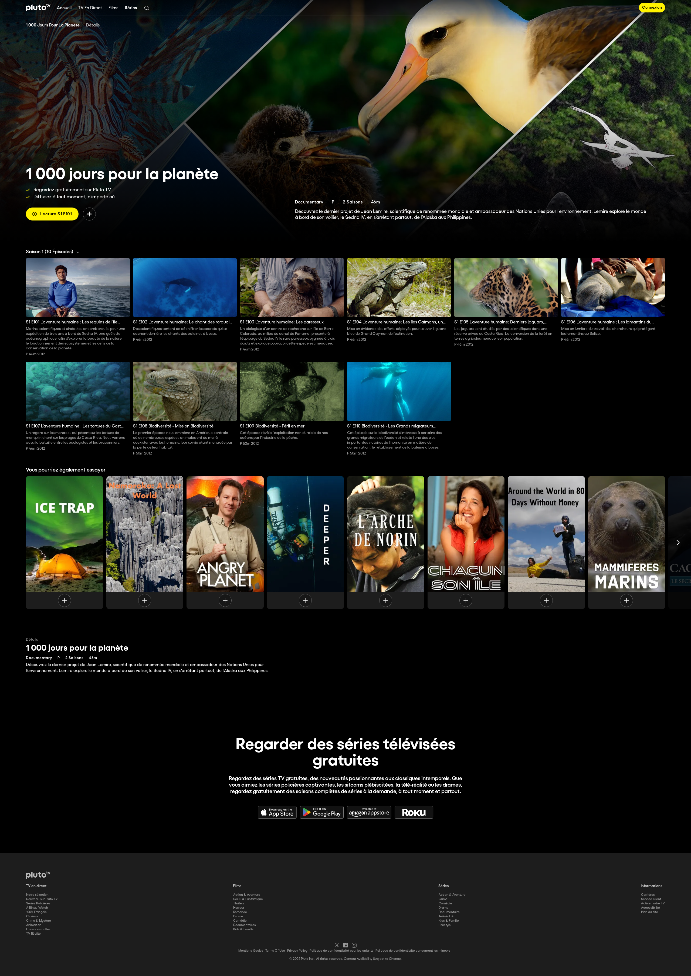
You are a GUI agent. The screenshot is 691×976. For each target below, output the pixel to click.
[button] (54, 251)
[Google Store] (322, 812)
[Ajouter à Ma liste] (89, 214)
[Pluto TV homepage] (38, 874)
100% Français (36, 912)
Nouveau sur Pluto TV (42, 899)
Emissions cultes (38, 929)
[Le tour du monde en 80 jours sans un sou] (546, 542)
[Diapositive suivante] (678, 542)
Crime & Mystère (38, 920)
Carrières (648, 895)
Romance (240, 912)
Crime (443, 899)
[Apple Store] (277, 812)
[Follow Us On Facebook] (345, 945)
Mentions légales (250, 950)
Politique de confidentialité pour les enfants (341, 950)
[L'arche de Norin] (385, 542)
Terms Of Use (275, 950)
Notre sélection (37, 895)
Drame (238, 916)
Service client (651, 899)
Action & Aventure (246, 895)
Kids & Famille (243, 929)
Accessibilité (650, 908)
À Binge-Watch (37, 908)
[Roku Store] (414, 812)
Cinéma (32, 916)
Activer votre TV (653, 903)
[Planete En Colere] (225, 542)
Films (113, 8)
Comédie (240, 920)
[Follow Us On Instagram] (354, 945)
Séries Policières (38, 903)
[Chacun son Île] (466, 542)
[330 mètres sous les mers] (305, 542)
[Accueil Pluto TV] (38, 7)
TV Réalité (33, 933)
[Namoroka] (145, 542)
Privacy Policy (297, 950)
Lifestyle (445, 925)
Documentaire (449, 912)
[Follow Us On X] (337, 945)
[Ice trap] (64, 542)
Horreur (238, 908)
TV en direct (90, 8)
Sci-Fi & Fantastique (248, 899)
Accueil (64, 8)
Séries (131, 8)
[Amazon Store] (369, 812)
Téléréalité (446, 916)
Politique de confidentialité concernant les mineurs (412, 950)
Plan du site (649, 912)
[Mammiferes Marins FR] (626, 542)
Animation (33, 925)
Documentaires (244, 925)
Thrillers (239, 903)
